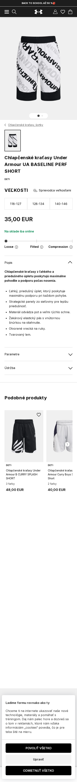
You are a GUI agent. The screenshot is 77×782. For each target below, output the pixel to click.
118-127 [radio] (15, 204)
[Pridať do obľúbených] (39, 415)
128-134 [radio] (38, 204)
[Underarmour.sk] (38, 12)
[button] (38, 116)
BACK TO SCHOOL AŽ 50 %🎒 (39, 3)
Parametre (11, 354)
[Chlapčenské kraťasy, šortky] (5, 125)
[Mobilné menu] (6, 12)
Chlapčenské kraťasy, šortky (25, 124)
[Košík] (70, 12)
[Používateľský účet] (55, 12)
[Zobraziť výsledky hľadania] (14, 12)
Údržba (9, 368)
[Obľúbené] (63, 12)
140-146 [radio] (61, 204)
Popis (8, 262)
